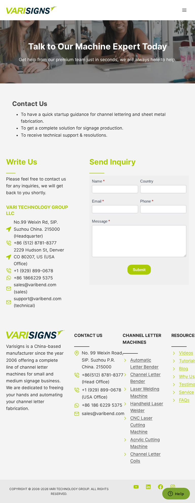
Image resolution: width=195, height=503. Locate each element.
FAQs (184, 400)
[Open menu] (184, 10)
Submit (139, 269)
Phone (146, 201)
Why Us (187, 376)
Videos (186, 352)
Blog (183, 368)
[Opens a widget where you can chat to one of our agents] (176, 494)
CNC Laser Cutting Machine (141, 425)
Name (98, 181)
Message (101, 221)
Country (146, 181)
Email (98, 201)
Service (186, 392)
